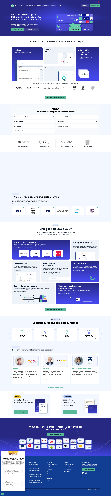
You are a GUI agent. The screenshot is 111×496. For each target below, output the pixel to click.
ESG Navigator (50, 473)
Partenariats (46, 5)
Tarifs (60, 5)
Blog (48, 471)
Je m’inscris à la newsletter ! (88, 469)
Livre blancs (49, 469)
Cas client (49, 467)
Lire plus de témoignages (55, 387)
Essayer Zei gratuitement (55, 434)
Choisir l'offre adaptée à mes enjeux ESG (55, 97)
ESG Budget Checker (51, 476)
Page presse (67, 471)
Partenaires (49, 478)
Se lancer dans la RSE (34, 464)
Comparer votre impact (52, 464)
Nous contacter (67, 469)
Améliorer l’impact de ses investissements (35, 477)
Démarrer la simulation (70, 412)
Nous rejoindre (67, 467)
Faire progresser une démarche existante (34, 467)
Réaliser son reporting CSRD (35, 474)
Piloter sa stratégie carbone (35, 482)
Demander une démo (94, 5)
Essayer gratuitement (31, 29)
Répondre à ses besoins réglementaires (34, 471)
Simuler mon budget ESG (21, 412)
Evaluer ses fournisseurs (34, 480)
